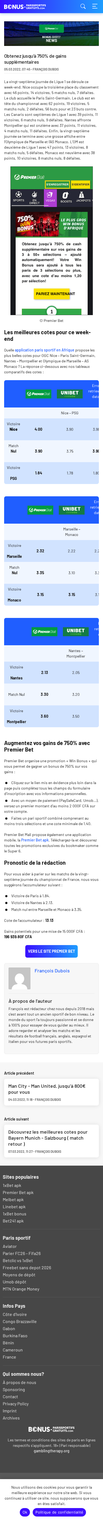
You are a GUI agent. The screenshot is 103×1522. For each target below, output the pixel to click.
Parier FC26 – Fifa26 (22, 1253)
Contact (10, 1396)
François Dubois (52, 970)
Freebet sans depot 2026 (27, 1267)
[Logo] (51, 1429)
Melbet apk (13, 1199)
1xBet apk (12, 1185)
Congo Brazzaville (20, 1321)
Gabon (9, 1328)
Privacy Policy (16, 1403)
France (9, 1356)
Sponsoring (14, 1389)
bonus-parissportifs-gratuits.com (31, 6)
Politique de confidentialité (59, 1512)
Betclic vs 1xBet (18, 1260)
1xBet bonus (14, 1213)
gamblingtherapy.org (51, 1450)
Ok (25, 1512)
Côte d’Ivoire (15, 1314)
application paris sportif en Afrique (44, 350)
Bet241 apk (13, 1220)
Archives (11, 1417)
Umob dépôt (14, 1281)
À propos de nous (19, 1382)
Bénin (8, 1342)
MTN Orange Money (21, 1288)
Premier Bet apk (35, 840)
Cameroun (13, 1349)
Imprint (10, 1410)
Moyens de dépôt (19, 1274)
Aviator (10, 1246)
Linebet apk (14, 1206)
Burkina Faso (15, 1335)
